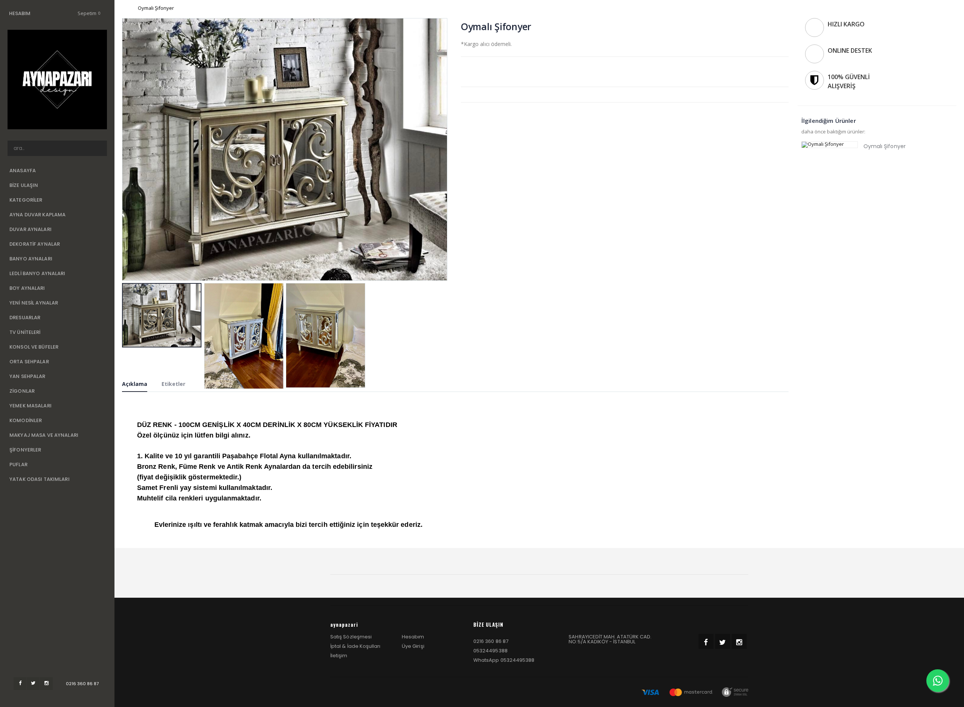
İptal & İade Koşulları (355, 646)
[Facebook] (20, 683)
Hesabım (413, 636)
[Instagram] (46, 683)
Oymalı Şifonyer (884, 146)
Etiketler (173, 383)
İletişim (339, 655)
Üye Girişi (413, 646)
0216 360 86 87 (82, 684)
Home (125, 8)
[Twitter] (33, 683)
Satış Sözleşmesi (351, 636)
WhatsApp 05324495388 (503, 660)
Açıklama (134, 383)
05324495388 (490, 650)
